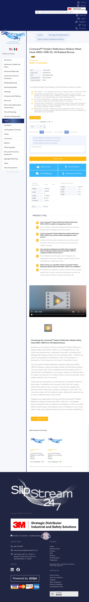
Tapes (6, 163)
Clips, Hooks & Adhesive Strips (51, 39)
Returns (52, 555)
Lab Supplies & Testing (12, 130)
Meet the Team (55, 549)
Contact (82, 28)
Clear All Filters (12, 172)
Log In (83, 19)
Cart (82, 15)
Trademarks (54, 560)
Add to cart (36, 118)
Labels (6, 134)
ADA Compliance (55, 582)
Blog (83, 25)
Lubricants (8, 138)
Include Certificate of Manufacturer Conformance (47, 138)
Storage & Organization (59, 35)
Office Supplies (9, 147)
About (82, 6)
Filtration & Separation (12, 116)
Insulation (7, 125)
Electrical (7, 100)
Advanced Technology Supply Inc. (62, 565)
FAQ (51, 553)
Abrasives (8, 60)
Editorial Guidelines (56, 584)
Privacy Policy (54, 575)
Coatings (7, 92)
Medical (7, 143)
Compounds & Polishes (12, 96)
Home (83, 2)
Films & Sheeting (10, 112)
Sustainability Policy (56, 587)
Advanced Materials (11, 71)
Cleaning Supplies (10, 87)
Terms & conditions (56, 577)
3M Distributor (55, 558)
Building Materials (10, 83)
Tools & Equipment (10, 168)
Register (82, 22)
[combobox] (61, 12)
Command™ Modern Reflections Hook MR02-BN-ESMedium (37, 456)
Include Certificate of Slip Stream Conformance (46, 140)
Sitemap (52, 580)
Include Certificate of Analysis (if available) (45, 143)
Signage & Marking (11, 159)
